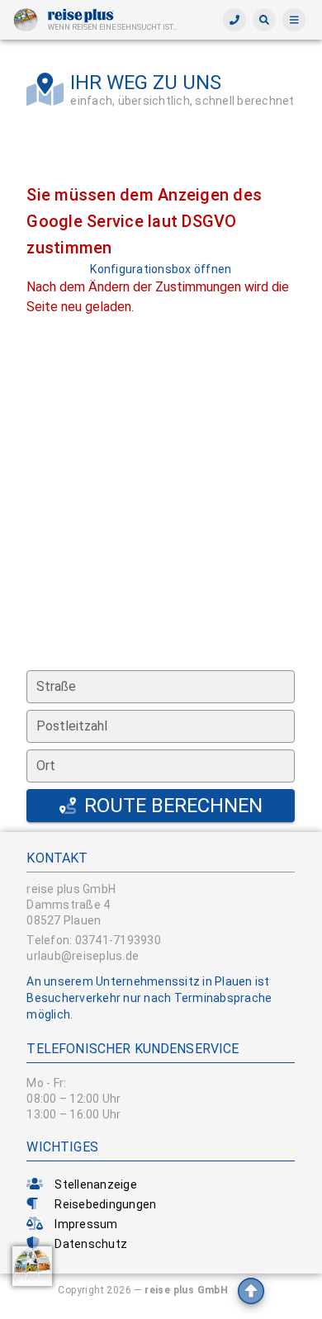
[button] (264, 19)
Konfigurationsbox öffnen (160, 269)
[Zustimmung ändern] (32, 1266)
